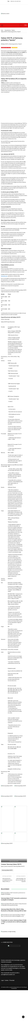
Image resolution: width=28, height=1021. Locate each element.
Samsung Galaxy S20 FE (7, 870)
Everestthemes (14, 988)
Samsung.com (4, 276)
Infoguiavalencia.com (17, 987)
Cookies (6, 980)
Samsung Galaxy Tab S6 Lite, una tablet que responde (21, 880)
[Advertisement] (20, 13)
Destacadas (15, 47)
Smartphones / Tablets (6, 47)
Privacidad (11, 980)
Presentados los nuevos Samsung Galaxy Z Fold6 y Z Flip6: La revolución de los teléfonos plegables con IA (13, 922)
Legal (2, 980)
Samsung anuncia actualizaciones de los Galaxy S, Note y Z (7, 880)
